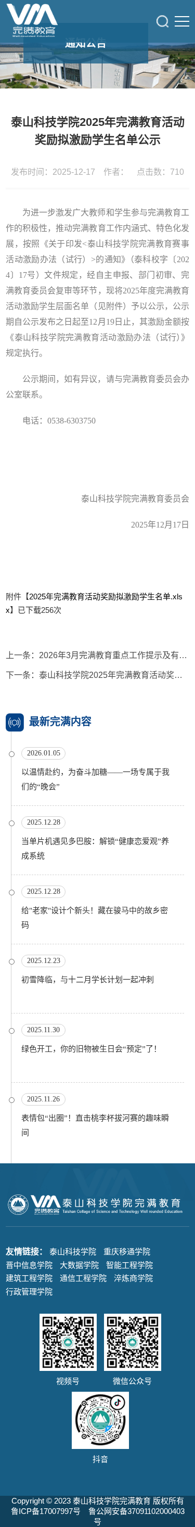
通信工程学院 (83, 1278)
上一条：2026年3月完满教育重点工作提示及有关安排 (97, 655)
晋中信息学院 (29, 1265)
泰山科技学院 (72, 1251)
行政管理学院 (29, 1291)
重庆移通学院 (126, 1251)
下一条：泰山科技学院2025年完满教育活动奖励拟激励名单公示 (97, 675)
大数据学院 (79, 1265)
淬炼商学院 (133, 1278)
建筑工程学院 (29, 1278)
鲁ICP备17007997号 (46, 1511)
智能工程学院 (129, 1265)
